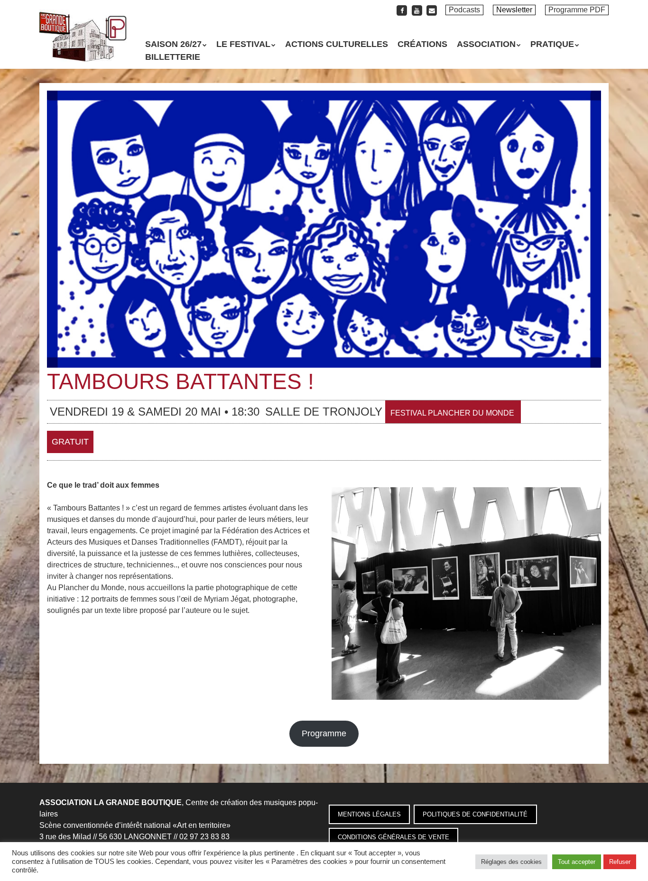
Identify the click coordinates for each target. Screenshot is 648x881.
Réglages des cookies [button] (511, 861)
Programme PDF (576, 10)
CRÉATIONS (422, 44)
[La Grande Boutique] (83, 45)
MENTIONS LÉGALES (369, 814)
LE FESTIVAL (243, 44)
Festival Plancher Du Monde (452, 413)
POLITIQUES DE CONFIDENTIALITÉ (475, 814)
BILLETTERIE (172, 57)
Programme (324, 733)
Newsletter (514, 10)
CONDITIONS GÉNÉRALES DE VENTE (393, 837)
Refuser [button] (619, 861)
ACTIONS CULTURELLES (336, 44)
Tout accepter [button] (576, 861)
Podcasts (464, 10)
